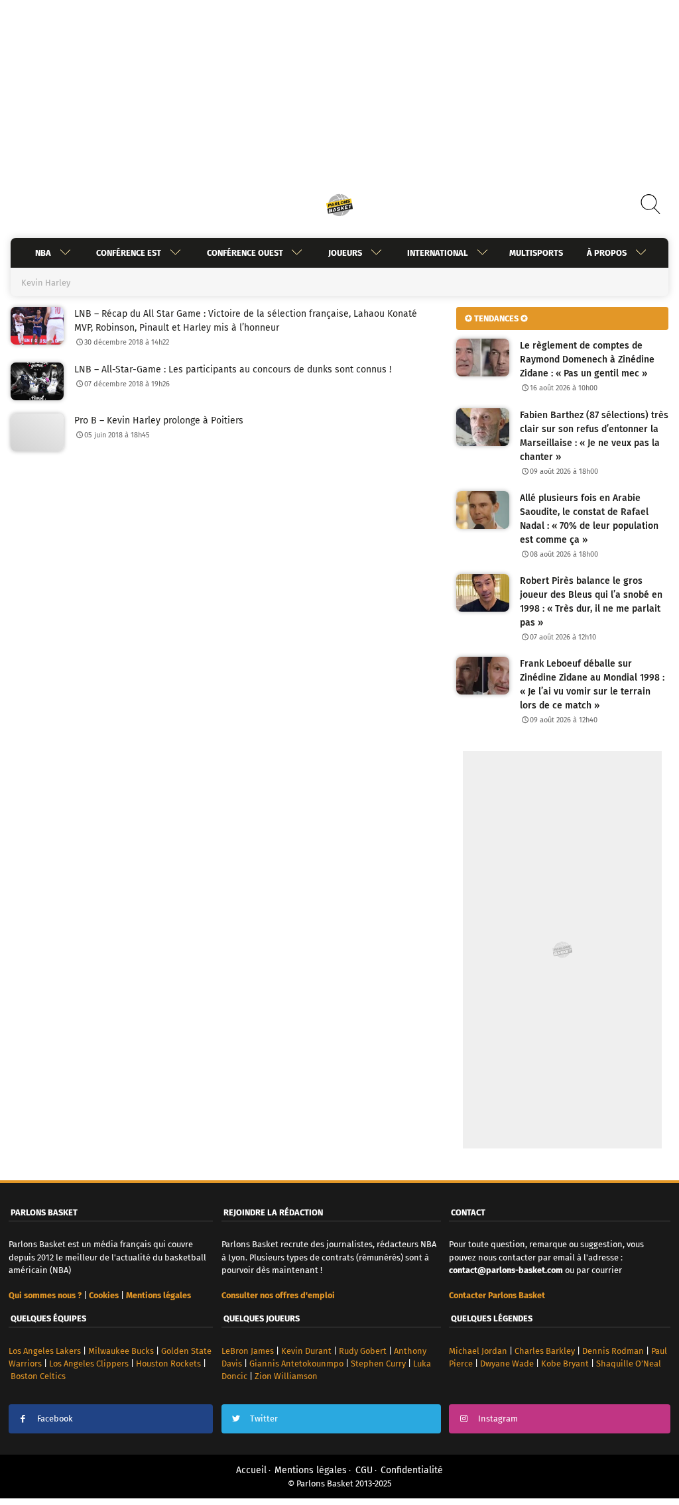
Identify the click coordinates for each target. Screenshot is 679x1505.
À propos (607, 253)
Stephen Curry (378, 1363)
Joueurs (345, 253)
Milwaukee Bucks (121, 1351)
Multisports (536, 253)
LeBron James (247, 1351)
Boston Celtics (38, 1376)
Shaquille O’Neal (628, 1363)
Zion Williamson (286, 1376)
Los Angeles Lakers (45, 1351)
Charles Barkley (545, 1351)
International (437, 253)
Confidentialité (412, 1470)
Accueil (251, 1470)
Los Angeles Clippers (89, 1363)
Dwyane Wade (507, 1363)
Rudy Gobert (363, 1351)
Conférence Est (128, 253)
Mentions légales (311, 1470)
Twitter (264, 1418)
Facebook (55, 1418)
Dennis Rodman (613, 1351)
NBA (43, 253)
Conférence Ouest (244, 253)
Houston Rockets (168, 1363)
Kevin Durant (306, 1351)
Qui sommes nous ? (45, 1295)
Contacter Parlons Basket (497, 1295)
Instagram (498, 1418)
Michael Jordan (478, 1351)
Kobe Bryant (565, 1363)
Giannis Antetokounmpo (296, 1363)
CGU (364, 1470)
